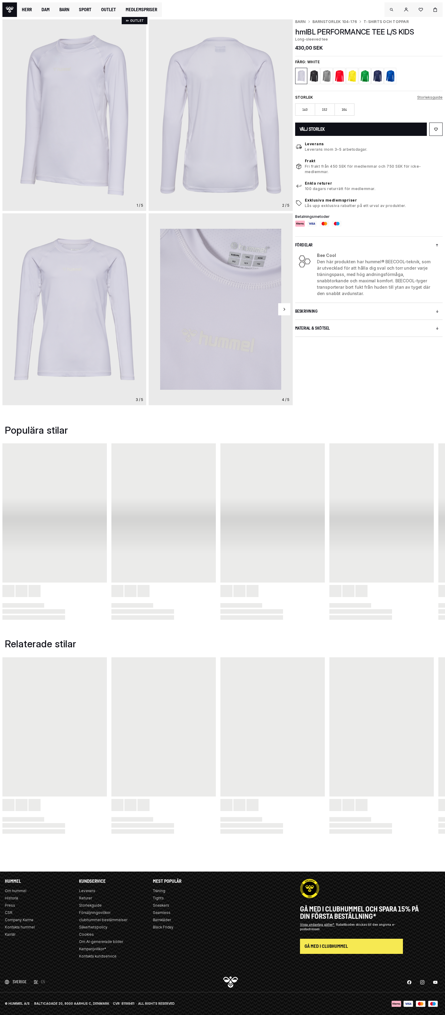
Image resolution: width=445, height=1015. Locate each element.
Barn (300, 21)
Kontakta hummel (20, 927)
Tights (158, 898)
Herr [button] (27, 9)
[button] (391, 9)
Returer (85, 898)
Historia (11, 898)
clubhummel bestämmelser (103, 920)
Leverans (314, 144)
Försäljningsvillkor (94, 912)
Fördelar (304, 245)
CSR (8, 912)
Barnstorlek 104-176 (334, 21)
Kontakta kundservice (98, 956)
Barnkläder (162, 920)
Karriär (10, 934)
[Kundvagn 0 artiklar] (435, 9)
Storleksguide (430, 97)
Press (10, 905)
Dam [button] (45, 9)
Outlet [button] (108, 9)
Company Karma (19, 920)
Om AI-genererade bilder (101, 941)
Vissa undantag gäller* (317, 924)
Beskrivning (306, 311)
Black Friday (163, 927)
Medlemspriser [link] (141, 9)
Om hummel (15, 891)
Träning (159, 891)
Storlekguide (90, 905)
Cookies (86, 934)
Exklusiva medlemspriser (331, 200)
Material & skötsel (312, 328)
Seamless (161, 912)
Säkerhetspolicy (93, 927)
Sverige (20, 982)
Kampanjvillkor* (92, 949)
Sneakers (161, 905)
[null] (9, 9)
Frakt (310, 161)
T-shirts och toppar (386, 21)
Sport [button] (85, 9)
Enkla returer (318, 183)
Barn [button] (64, 9)
